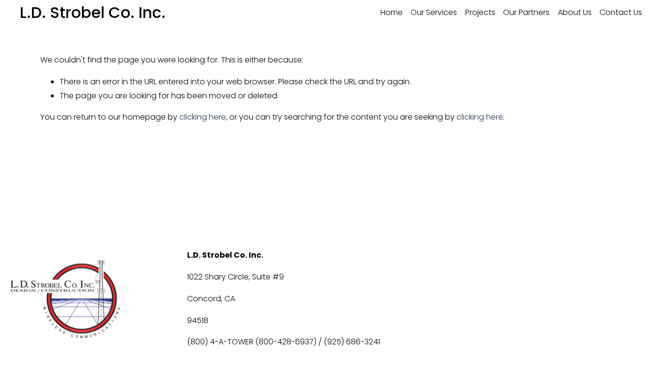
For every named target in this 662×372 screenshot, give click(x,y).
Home (391, 12)
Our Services (433, 12)
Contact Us (620, 12)
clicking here (202, 117)
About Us (575, 12)
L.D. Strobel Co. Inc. (93, 12)
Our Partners (526, 12)
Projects (480, 12)
